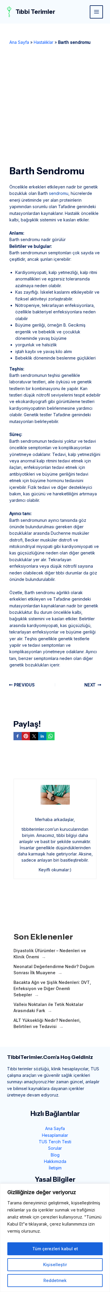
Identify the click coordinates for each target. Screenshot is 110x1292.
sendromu (58, 193)
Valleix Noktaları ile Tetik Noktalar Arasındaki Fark (48, 1007)
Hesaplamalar (55, 1135)
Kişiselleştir (55, 1264)
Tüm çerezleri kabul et (55, 1248)
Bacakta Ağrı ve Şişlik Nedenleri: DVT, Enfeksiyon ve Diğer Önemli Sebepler (52, 988)
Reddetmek (55, 1280)
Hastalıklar (43, 42)
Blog (55, 1154)
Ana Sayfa (19, 42)
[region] (55, 1238)
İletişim (55, 1167)
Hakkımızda (55, 1161)
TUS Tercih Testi (55, 1141)
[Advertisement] (55, 103)
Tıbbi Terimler (35, 11)
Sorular (55, 1148)
